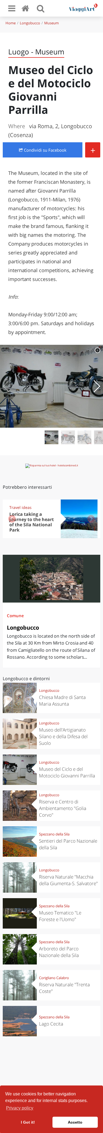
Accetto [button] (75, 1122)
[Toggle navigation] (11, 8)
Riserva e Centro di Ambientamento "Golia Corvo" (62, 808)
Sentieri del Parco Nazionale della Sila (68, 844)
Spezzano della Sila (54, 834)
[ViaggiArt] (26, 8)
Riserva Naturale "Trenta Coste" (64, 987)
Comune (15, 615)
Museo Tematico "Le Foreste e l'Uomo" (60, 915)
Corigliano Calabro (54, 977)
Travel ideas (20, 507)
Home (10, 22)
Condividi (44, 150)
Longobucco (30, 22)
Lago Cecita (51, 1024)
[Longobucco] (51, 579)
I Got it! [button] (28, 1122)
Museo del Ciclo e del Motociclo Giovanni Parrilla (67, 772)
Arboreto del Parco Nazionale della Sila (59, 951)
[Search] (40, 8)
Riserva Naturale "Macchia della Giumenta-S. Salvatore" (68, 880)
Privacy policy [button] (19, 1108)
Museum (51, 22)
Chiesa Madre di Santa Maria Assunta (62, 700)
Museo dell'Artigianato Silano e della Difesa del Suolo (63, 736)
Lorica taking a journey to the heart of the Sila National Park (31, 522)
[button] (96, 386)
